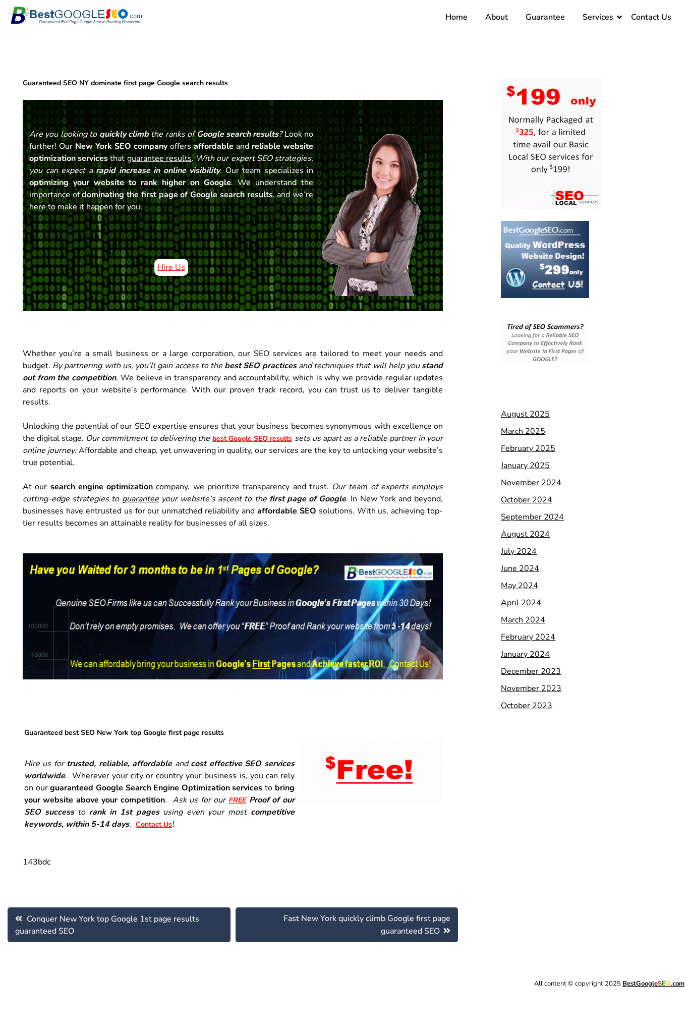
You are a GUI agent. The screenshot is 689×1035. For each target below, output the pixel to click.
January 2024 (525, 654)
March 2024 (523, 619)
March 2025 (523, 431)
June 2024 (520, 568)
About (496, 17)
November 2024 (531, 482)
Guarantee (545, 17)
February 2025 (528, 448)
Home (456, 17)
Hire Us (171, 267)
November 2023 (531, 688)
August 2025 (525, 414)
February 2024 (528, 637)
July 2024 (519, 551)
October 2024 (526, 499)
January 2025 (525, 465)
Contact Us (651, 17)
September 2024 (532, 517)
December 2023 (531, 671)
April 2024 (521, 602)
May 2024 (519, 585)
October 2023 (526, 705)
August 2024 (525, 534)
